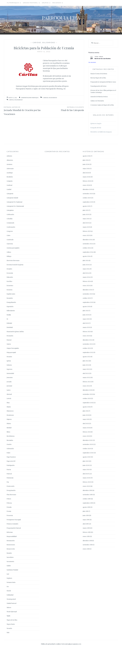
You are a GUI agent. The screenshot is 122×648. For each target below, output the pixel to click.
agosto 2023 (86, 306)
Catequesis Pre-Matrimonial (15, 206)
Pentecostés (10, 486)
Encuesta (9, 290)
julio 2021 (85, 411)
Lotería (9, 398)
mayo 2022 (86, 369)
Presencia (10, 515)
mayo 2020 (86, 469)
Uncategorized (11, 599)
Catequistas (10, 210)
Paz (8, 482)
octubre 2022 (87, 348)
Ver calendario (92, 62)
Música (9, 423)
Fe (7, 319)
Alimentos (10, 160)
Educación (10, 277)
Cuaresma (10, 244)
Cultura (9, 252)
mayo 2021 (86, 419)
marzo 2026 (86, 177)
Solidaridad (48, 42)
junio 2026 (86, 164)
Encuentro (10, 285)
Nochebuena (10, 436)
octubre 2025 (87, 198)
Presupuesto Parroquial (14, 520)
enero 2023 (86, 336)
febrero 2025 (87, 231)
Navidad (9, 428)
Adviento (9, 156)
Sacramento (10, 561)
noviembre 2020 (88, 444)
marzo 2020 (86, 478)
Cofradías (9, 219)
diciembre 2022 (87, 340)
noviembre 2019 (87, 494)
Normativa (10, 440)
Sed (8, 574)
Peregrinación (11, 490)
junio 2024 (86, 265)
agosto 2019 (86, 507)
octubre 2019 (86, 499)
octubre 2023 (87, 298)
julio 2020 (86, 461)
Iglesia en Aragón (95, 123)
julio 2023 (85, 310)
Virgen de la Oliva (12, 620)
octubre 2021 (87, 398)
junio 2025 (86, 214)
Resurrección (11, 549)
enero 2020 (86, 486)
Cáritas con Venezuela (97, 101)
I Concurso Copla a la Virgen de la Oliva (102, 105)
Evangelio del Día (95, 128)
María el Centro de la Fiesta (98, 74)
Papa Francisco (11, 457)
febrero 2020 (87, 482)
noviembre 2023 (88, 294)
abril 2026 (86, 173)
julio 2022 (86, 361)
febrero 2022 (87, 382)
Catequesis (10, 193)
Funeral (9, 340)
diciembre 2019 (87, 490)
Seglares (9, 578)
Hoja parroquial (11, 352)
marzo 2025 (86, 227)
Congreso (10, 231)
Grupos (45, 2)
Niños (8, 432)
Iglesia (9, 361)
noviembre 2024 (88, 244)
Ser (8, 586)
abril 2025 (86, 223)
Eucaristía (10, 298)
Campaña (9, 181)
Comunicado (10, 223)
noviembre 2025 (88, 193)
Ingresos (9, 369)
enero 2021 (86, 436)
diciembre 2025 (87, 189)
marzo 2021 (86, 428)
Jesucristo (10, 377)
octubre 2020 (87, 448)
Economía (10, 273)
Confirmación (11, 227)
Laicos (8, 390)
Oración (9, 444)
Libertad (9, 394)
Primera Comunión (12, 524)
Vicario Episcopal (12, 611)
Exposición (10, 306)
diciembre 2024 (87, 239)
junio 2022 (86, 365)
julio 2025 (85, 210)
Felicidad (9, 323)
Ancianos (9, 164)
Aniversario (10, 168)
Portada (9, 507)
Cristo (8, 235)
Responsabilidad (12, 536)
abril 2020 (86, 474)
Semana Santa (11, 582)
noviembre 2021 (88, 394)
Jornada (9, 382)
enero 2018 (86, 549)
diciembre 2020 (87, 440)
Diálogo (9, 256)
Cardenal (9, 185)
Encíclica (9, 281)
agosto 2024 (86, 256)
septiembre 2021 (88, 403)
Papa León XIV (11, 461)
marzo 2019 (86, 528)
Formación (10, 336)
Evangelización (11, 302)
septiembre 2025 (88, 202)
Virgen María (11, 624)
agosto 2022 (86, 356)
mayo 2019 (86, 520)
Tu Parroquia (13, 2)
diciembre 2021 (87, 390)
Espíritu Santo (11, 294)
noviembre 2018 (88, 545)
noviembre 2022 (88, 344)
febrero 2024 (87, 281)
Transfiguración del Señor (98, 86)
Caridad (37, 42)
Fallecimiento (11, 310)
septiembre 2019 (88, 503)
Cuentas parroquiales (13, 248)
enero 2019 (86, 536)
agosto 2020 (86, 457)
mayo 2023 (86, 319)
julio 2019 (85, 511)
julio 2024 (86, 260)
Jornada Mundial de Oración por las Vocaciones (22, 110)
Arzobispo (10, 173)
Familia (9, 315)
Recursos (57, 2)
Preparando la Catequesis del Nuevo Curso (103, 82)
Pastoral (9, 474)
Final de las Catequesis (72, 109)
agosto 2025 (86, 206)
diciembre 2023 (87, 290)
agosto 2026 (86, 156)
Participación (10, 465)
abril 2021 (86, 423)
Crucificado (10, 239)
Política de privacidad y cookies (51, 644)
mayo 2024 (86, 269)
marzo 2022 (86, 377)
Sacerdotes (10, 557)
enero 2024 (86, 285)
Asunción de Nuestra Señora (99, 96)
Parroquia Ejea (61, 18)
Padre (8, 453)
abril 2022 (86, 373)
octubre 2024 (87, 248)
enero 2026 (86, 185)
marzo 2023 (86, 327)
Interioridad (10, 373)
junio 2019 (86, 515)
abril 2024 (86, 273)
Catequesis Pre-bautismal (14, 202)
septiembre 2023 (88, 302)
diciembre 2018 (87, 540)
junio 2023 (86, 315)
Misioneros (10, 411)
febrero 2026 (87, 181)
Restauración (11, 540)
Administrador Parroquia (30, 97)
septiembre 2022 (88, 352)
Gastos (9, 344)
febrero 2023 (87, 331)
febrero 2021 (87, 432)
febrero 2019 (86, 532)
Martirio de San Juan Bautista (103, 58)
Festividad (10, 327)
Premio (9, 511)
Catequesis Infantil (12, 198)
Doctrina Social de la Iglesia (15, 265)
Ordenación (10, 448)
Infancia (9, 365)
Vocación (9, 628)
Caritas (11, 99)
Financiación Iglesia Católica (15, 331)
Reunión (9, 553)
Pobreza (9, 503)
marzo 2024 (86, 277)
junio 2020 (86, 465)
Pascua (9, 469)
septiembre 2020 (88, 453)
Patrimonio (10, 478)
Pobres (9, 499)
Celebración (10, 214)
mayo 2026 (86, 168)
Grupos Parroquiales (13, 348)
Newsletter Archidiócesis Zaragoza (101, 132)
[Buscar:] (101, 43)
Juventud (9, 386)
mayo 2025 (86, 219)
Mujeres (9, 419)
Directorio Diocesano (13, 260)
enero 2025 (86, 235)
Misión (9, 407)
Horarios (9, 356)
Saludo (9, 566)
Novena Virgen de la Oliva (98, 78)
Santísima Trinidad (12, 570)
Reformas (10, 532)
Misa (8, 403)
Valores (9, 607)
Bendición (10, 177)
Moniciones (10, 415)
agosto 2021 (86, 407)
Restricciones (11, 545)
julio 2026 (86, 160)
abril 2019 (85, 524)
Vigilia (8, 616)
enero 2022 (86, 386)
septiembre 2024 (88, 252)
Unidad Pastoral (30, 2)
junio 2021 (86, 415)
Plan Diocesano (11, 494)
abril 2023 (86, 323)
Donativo (9, 269)
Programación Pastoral (14, 528)
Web (8, 632)
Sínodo (9, 591)
